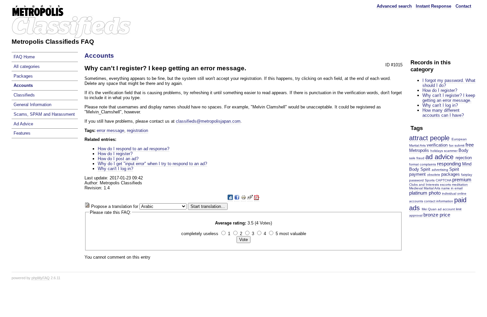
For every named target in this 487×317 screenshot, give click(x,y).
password (416, 180)
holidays (436, 151)
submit (459, 145)
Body (463, 150)
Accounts (23, 85)
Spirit (454, 169)
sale (412, 158)
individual (449, 193)
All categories (27, 66)
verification (437, 145)
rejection (464, 157)
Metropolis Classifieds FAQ (53, 41)
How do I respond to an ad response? (133, 148)
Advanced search (394, 6)
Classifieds (24, 95)
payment (417, 174)
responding (449, 163)
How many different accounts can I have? (443, 113)
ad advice (439, 156)
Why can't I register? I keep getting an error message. (448, 98)
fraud (420, 158)
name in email (451, 188)
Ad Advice (23, 123)
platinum (418, 193)
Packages (23, 76)
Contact (463, 6)
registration (137, 130)
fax (451, 145)
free (469, 145)
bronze (430, 215)
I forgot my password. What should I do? (448, 83)
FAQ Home (24, 56)
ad (440, 209)
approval (415, 215)
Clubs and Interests (424, 184)
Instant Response (433, 6)
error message (110, 130)
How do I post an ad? (118, 158)
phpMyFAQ (40, 278)
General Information (32, 104)
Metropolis (419, 150)
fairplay (466, 174)
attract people (429, 138)
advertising (440, 169)
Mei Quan (429, 209)
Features (22, 133)
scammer (451, 151)
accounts (416, 201)
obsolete (433, 174)
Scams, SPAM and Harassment (44, 114)
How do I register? (439, 90)
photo (435, 193)
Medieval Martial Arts (424, 188)
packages (450, 174)
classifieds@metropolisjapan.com (208, 121)
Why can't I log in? (440, 105)
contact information (438, 201)
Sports (430, 180)
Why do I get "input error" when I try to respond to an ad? (152, 163)
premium (461, 179)
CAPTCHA (443, 180)
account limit (452, 209)
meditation (460, 184)
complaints (428, 164)
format (414, 164)
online (461, 193)
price (445, 215)
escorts (445, 184)
